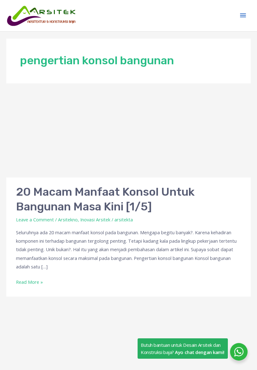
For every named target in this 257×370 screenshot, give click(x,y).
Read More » (29, 281)
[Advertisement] (128, 130)
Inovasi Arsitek (95, 219)
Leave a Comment (35, 219)
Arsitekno (68, 219)
